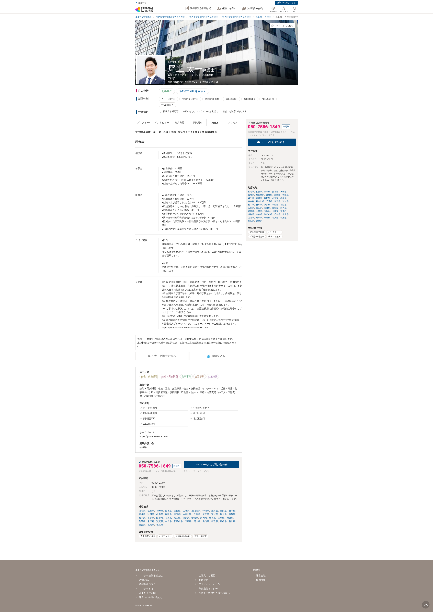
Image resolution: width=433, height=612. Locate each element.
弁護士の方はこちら (286, 2)
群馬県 (232, 514)
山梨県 (159, 518)
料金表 (215, 122)
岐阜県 (212, 518)
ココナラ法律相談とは (151, 575)
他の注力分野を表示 (191, 91)
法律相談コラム (147, 584)
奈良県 (168, 521)
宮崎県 (186, 510)
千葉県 (197, 514)
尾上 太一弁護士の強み (162, 355)
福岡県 (142, 510)
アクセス (233, 122)
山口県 (205, 521)
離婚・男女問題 (169, 376)
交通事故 (199, 376)
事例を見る (218, 355)
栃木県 (223, 514)
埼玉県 (205, 514)
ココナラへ (143, 3)
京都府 (150, 521)
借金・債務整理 (149, 376)
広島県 (188, 521)
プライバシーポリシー (210, 584)
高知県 (150, 524)
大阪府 (230, 518)
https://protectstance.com (154, 436)
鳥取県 (214, 521)
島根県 (223, 521)
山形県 (159, 514)
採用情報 (260, 580)
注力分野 (179, 122)
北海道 (214, 510)
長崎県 (159, 510)
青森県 (223, 510)
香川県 (232, 521)
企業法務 (213, 376)
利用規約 (203, 580)
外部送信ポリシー (208, 588)
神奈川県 (187, 514)
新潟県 (142, 518)
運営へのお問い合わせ (151, 597)
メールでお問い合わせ (213, 464)
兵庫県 (142, 521)
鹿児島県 (195, 510)
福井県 (186, 518)
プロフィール (144, 122)
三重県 (221, 518)
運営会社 (260, 575)
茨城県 (214, 514)
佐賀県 (150, 510)
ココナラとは (146, 588)
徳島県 (159, 524)
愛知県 (194, 518)
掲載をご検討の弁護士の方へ (214, 593)
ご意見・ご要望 (207, 575)
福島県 (168, 514)
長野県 (150, 518)
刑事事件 (166, 91)
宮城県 (142, 514)
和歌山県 (178, 521)
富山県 (177, 518)
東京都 (177, 514)
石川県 (168, 518)
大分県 (177, 510)
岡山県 (197, 521)
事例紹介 (197, 122)
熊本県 (168, 510)
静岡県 (203, 518)
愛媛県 (142, 524)
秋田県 (150, 514)
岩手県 (232, 510)
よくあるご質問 (147, 593)
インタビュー (162, 122)
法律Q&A (144, 580)
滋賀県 (159, 521)
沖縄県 (205, 510)
